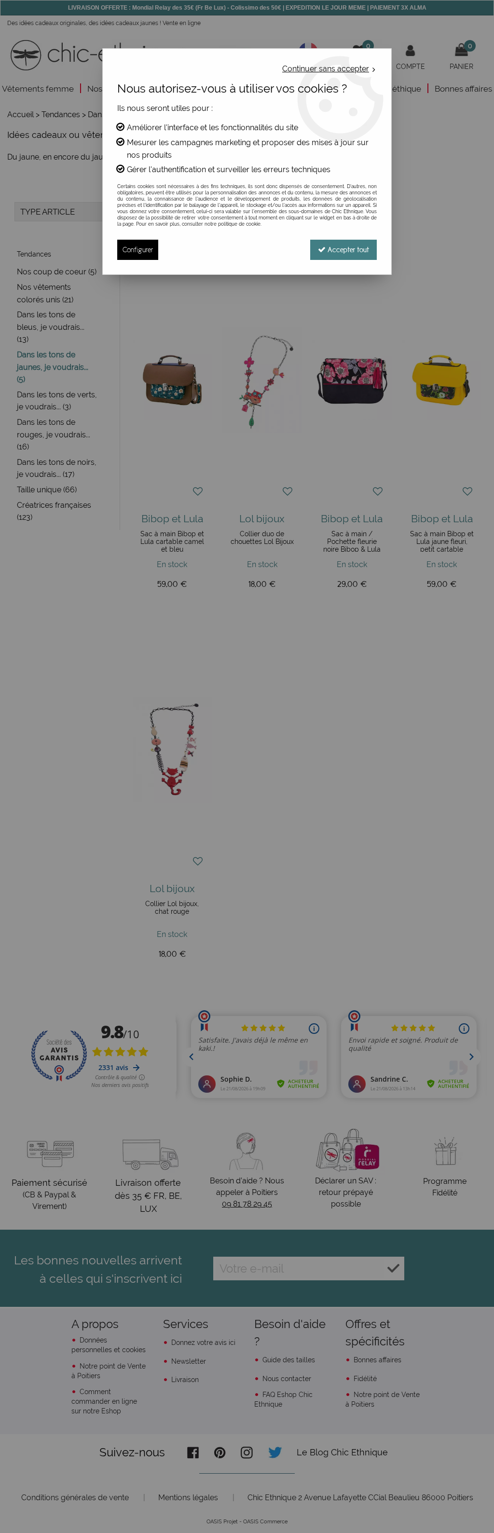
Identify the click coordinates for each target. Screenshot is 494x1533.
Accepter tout (347, 249)
